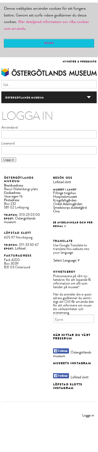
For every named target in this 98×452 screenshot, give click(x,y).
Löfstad (20, 248)
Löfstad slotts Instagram (68, 386)
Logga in (88, 415)
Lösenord (8, 143)
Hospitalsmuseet (65, 196)
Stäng (49, 43)
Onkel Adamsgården (67, 204)
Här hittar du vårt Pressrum (72, 337)
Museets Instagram (72, 363)
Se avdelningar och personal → (73, 224)
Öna (56, 211)
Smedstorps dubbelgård (70, 207)
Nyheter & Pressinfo (80, 61)
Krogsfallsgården (65, 200)
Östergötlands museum (20, 220)
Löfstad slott (62, 182)
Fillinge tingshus (64, 193)
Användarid (9, 127)
